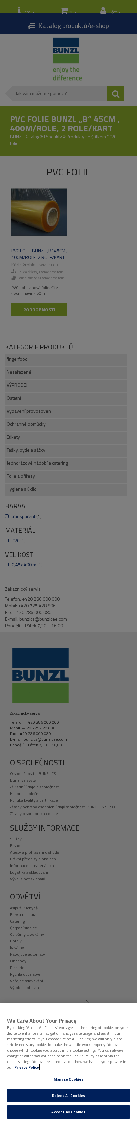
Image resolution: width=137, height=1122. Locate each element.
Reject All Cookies (68, 1095)
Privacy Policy (26, 1067)
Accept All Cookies (68, 1112)
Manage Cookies (69, 1079)
